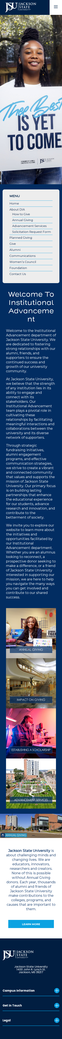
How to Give (21, 214)
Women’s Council (22, 262)
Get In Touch (12, 1005)
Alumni (14, 249)
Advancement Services (29, 226)
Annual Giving (22, 220)
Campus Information (19, 991)
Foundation (18, 268)
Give (12, 243)
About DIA (17, 209)
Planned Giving (20, 237)
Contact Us (17, 274)
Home (14, 203)
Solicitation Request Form (31, 232)
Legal (7, 1020)
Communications (22, 256)
